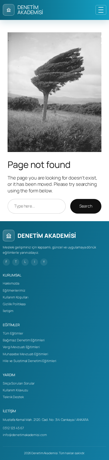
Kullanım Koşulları (15, 297)
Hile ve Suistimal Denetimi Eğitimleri (29, 361)
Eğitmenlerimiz (14, 290)
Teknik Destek (13, 397)
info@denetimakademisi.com (25, 434)
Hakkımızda (11, 283)
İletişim (8, 311)
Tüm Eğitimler (13, 333)
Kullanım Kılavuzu (15, 390)
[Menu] (101, 10)
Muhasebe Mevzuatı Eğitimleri (25, 354)
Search (85, 206)
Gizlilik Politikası (14, 304)
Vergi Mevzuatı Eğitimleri (21, 347)
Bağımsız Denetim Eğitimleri (24, 340)
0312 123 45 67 (13, 428)
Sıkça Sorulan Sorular (19, 383)
